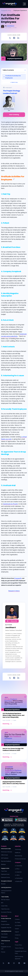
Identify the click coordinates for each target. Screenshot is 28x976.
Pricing (16, 938)
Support (17, 931)
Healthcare (17, 852)
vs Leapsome (18, 872)
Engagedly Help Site (6, 927)
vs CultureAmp (18, 865)
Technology (18, 849)
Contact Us (17, 935)
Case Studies (4, 934)
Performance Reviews (6, 851)
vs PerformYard (18, 878)
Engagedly (18, 578)
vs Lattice (17, 875)
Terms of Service (19, 948)
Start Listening (14, 114)
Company (17, 919)
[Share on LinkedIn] (18, 38)
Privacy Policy (18, 945)
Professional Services (20, 858)
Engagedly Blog (6, 10)
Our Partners (18, 925)
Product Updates (5, 924)
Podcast (3, 952)
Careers (17, 928)
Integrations (4, 921)
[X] (3, 963)
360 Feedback (4, 858)
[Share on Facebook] (14, 38)
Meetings (3, 864)
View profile (14, 621)
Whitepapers (4, 937)
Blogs (2, 943)
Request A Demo (14, 591)
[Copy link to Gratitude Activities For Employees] (14, 179)
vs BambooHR (18, 881)
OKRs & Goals (4, 855)
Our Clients (17, 922)
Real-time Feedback (6, 861)
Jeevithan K (10, 26)
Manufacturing (18, 855)
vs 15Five (17, 868)
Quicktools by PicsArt (10, 504)
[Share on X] (10, 38)
